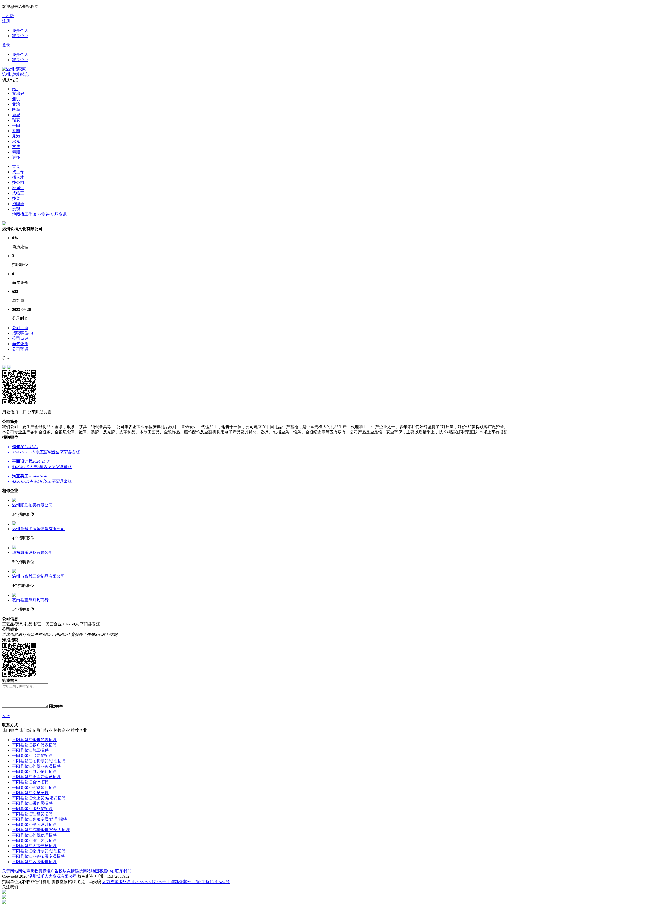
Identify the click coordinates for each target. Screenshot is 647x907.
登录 (6, 45)
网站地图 (91, 871)
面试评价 (20, 343)
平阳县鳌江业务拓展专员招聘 (38, 856)
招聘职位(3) (22, 333)
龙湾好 (18, 93)
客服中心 (107, 871)
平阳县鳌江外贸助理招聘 (34, 835)
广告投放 (59, 871)
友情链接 (75, 871)
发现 (16, 209)
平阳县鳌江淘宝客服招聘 (34, 840)
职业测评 (41, 214)
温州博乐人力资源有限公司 (52, 876)
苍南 (16, 131)
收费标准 (42, 871)
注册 (6, 21)
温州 (15, 74)
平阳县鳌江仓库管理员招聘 (36, 777)
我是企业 (20, 36)
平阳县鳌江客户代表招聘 (34, 745)
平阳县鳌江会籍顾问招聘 (34, 787)
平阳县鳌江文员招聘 (30, 793)
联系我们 (123, 871)
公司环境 (20, 349)
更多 (16, 157)
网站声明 (26, 871)
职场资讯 (59, 214)
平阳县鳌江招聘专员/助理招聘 (39, 761)
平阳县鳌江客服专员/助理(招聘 (39, 819)
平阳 (16, 125)
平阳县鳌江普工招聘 (30, 750)
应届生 (18, 188)
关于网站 (10, 871)
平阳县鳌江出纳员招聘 (32, 755)
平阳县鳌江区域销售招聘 (34, 862)
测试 (16, 99)
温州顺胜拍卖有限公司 (32, 505)
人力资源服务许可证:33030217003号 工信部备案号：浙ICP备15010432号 (166, 881)
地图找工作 (22, 214)
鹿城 (16, 115)
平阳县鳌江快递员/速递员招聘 (39, 798)
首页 (16, 166)
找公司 (18, 182)
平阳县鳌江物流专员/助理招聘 (39, 851)
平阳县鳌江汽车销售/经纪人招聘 (41, 830)
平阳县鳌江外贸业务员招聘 (36, 766)
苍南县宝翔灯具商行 (30, 600)
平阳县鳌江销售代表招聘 (34, 740)
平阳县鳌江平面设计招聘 (34, 824)
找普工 (18, 198)
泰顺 (16, 152)
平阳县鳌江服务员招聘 (32, 808)
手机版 (8, 16)
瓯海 (16, 109)
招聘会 (18, 204)
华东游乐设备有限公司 (32, 552)
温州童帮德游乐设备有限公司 (38, 529)
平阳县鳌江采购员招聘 (32, 803)
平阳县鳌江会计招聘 (30, 782)
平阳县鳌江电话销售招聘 (34, 771)
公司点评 (20, 338)
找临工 (18, 193)
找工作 (18, 172)
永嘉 (16, 141)
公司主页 (20, 328)
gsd (15, 89)
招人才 (18, 177)
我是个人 (20, 30)
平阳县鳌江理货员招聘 (32, 814)
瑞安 (16, 120)
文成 (16, 146)
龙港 (16, 136)
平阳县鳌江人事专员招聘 (34, 846)
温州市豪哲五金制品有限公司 (38, 576)
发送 (6, 716)
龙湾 (16, 104)
